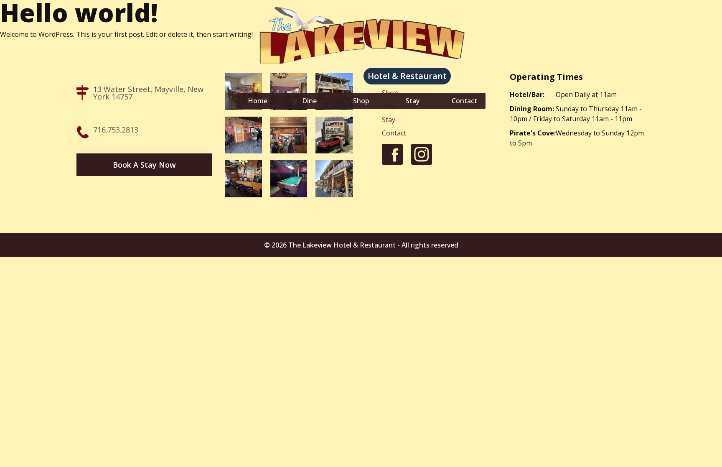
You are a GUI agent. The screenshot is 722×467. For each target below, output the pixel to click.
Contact (464, 100)
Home (257, 100)
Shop (361, 100)
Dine (309, 100)
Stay (412, 100)
